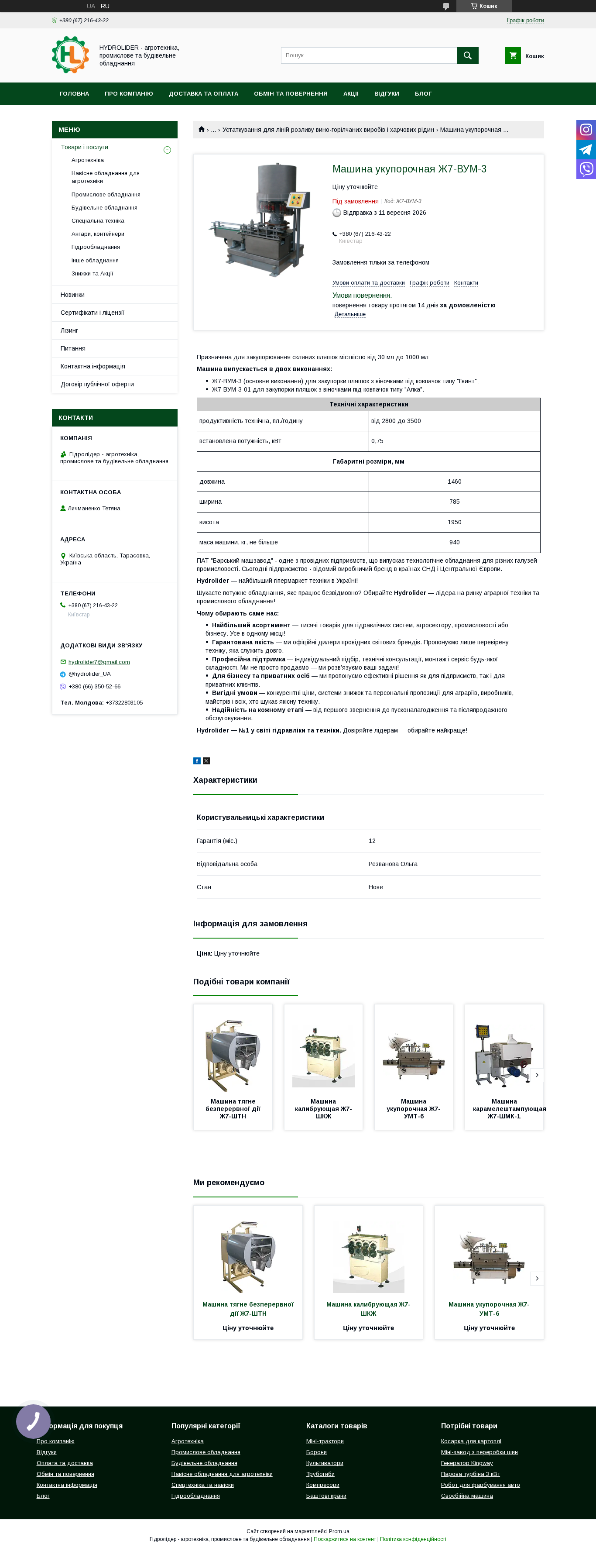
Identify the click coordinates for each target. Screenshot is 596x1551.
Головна (74, 93)
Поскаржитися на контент (345, 1539)
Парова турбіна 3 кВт (470, 1474)
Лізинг (69, 330)
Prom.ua (339, 1531)
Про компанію (129, 93)
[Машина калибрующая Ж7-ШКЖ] (323, 1048)
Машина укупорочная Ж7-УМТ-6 (414, 1109)
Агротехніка (88, 160)
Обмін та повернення (291, 93)
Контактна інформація (93, 366)
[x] (206, 762)
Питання (73, 348)
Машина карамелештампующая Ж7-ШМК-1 (510, 1109)
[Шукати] (468, 55)
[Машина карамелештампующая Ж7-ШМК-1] (504, 1048)
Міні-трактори (325, 1441)
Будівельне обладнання (104, 207)
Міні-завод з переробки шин (479, 1452)
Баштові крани (326, 1496)
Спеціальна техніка (98, 220)
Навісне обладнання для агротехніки (106, 177)
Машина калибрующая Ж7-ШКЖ (323, 1109)
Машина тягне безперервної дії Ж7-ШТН (234, 1109)
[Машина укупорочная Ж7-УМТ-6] (414, 1048)
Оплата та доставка (65, 1463)
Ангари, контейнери (98, 233)
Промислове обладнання (106, 194)
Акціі (351, 93)
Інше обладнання (95, 260)
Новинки (73, 294)
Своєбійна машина (467, 1496)
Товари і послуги (84, 147)
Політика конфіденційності (413, 1539)
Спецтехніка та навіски (202, 1485)
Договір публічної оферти (97, 384)
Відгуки (386, 93)
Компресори (322, 1485)
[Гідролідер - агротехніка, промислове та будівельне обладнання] (70, 71)
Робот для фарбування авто (480, 1485)
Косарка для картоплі (471, 1441)
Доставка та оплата (203, 93)
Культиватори (324, 1463)
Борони (316, 1452)
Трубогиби (320, 1474)
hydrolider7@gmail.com (99, 661)
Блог (423, 93)
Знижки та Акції (92, 273)
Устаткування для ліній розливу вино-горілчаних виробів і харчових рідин (328, 129)
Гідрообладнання (96, 247)
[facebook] (197, 762)
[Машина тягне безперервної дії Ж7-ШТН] (233, 1048)
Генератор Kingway (467, 1463)
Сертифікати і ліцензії (92, 312)
